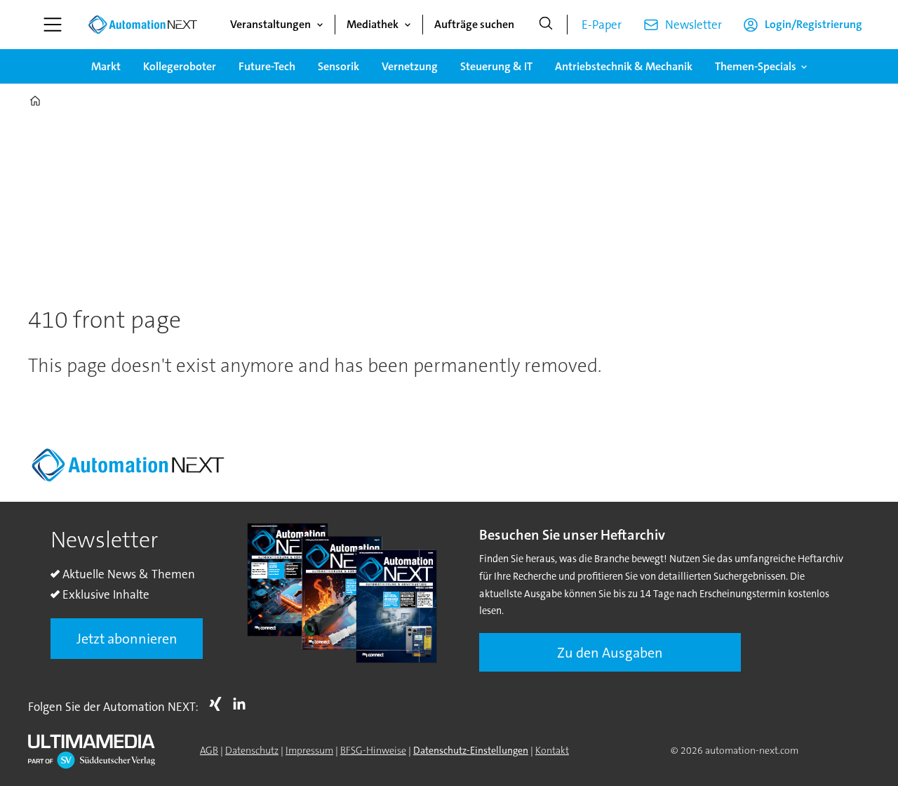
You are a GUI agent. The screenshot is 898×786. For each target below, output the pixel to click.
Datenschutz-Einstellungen (470, 750)
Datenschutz (252, 750)
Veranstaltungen (270, 24)
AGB (209, 750)
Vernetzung (410, 66)
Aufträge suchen (474, 24)
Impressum (309, 750)
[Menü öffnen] (52, 24)
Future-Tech (267, 66)
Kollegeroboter (179, 66)
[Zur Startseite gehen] (142, 25)
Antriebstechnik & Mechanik (623, 66)
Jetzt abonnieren (126, 639)
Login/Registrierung (813, 24)
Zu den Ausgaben (610, 653)
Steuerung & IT (496, 66)
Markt (106, 66)
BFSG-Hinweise (373, 750)
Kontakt (552, 750)
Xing (218, 704)
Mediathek (372, 24)
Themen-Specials (755, 66)
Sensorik (338, 66)
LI (242, 704)
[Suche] (546, 25)
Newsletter (693, 24)
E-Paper (602, 24)
